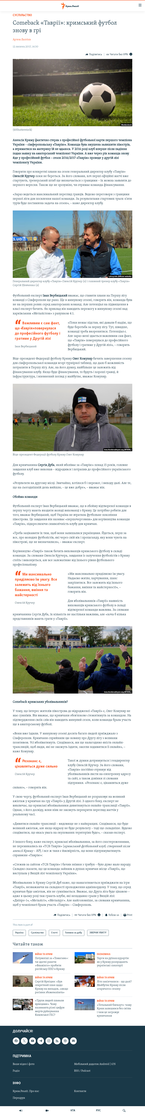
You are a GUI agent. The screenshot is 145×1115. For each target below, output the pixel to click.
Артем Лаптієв (22, 39)
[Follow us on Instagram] (48, 1041)
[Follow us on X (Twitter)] (24, 1041)
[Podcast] (65, 1041)
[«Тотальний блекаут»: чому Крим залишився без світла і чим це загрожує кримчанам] (85, 1004)
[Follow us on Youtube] (32, 1041)
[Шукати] (124, 1110)
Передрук (19, 1098)
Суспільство (22, 15)
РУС (98, 1110)
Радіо (16, 1071)
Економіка (103, 954)
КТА (73, 1110)
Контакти (80, 1091)
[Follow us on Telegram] (40, 1041)
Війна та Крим (44, 954)
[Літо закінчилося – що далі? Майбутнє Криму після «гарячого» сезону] (85, 981)
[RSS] (57, 1041)
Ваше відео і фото (23, 1064)
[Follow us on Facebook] (16, 1041)
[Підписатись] (73, 1041)
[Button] (93, 54)
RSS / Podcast (82, 1071)
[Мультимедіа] (47, 1110)
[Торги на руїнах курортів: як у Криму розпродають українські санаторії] (85, 957)
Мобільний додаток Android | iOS (95, 1064)
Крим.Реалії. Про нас (26, 1091)
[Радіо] (21, 1110)
